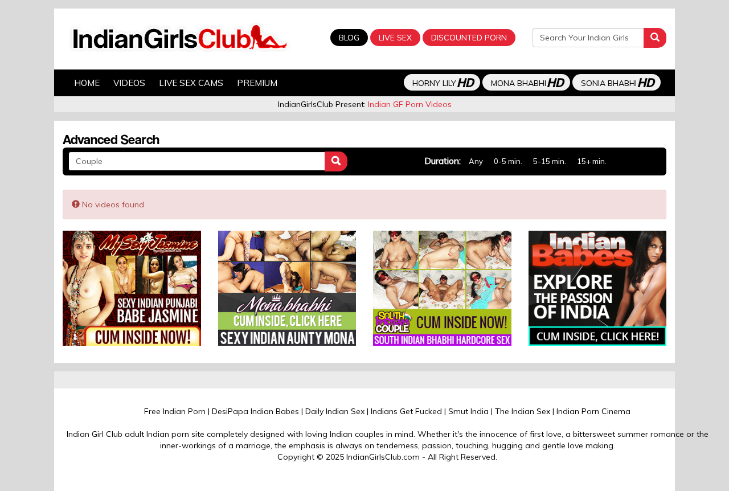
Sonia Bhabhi (617, 82)
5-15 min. (549, 161)
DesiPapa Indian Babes (255, 411)
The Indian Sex (522, 411)
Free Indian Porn (175, 411)
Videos (129, 82)
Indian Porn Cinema (593, 411)
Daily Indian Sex (334, 411)
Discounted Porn (469, 37)
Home (87, 82)
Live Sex (395, 37)
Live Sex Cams (191, 82)
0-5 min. (508, 161)
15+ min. (592, 161)
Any (476, 161)
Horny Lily (442, 82)
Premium (257, 82)
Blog (349, 37)
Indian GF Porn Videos (410, 104)
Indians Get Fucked (406, 411)
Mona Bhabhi (527, 82)
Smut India (468, 411)
